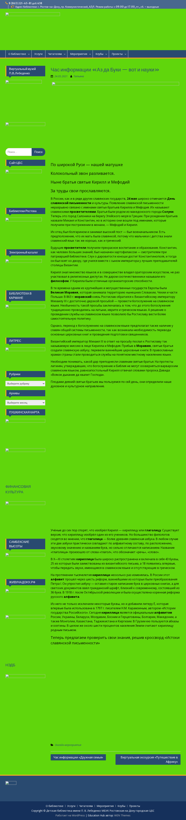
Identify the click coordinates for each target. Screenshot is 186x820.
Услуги (38, 54)
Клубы (99, 54)
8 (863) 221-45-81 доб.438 (25, 3)
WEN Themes (122, 815)
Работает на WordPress (70, 815)
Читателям (55, 54)
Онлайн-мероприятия (68, 745)
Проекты (117, 54)
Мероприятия (78, 54)
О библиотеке (17, 54)
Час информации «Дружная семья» (78, 757)
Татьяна (79, 76)
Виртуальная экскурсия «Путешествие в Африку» (149, 759)
